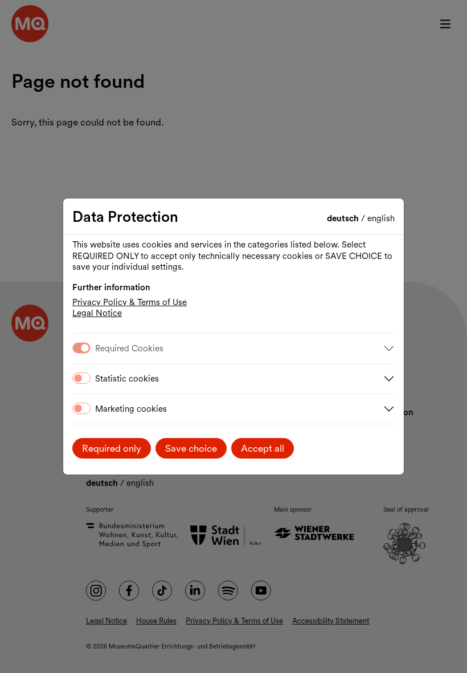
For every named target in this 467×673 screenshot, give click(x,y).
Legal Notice (97, 313)
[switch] (81, 378)
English (381, 218)
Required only (111, 448)
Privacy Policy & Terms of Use (129, 302)
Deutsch (344, 218)
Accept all (262, 448)
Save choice (191, 448)
